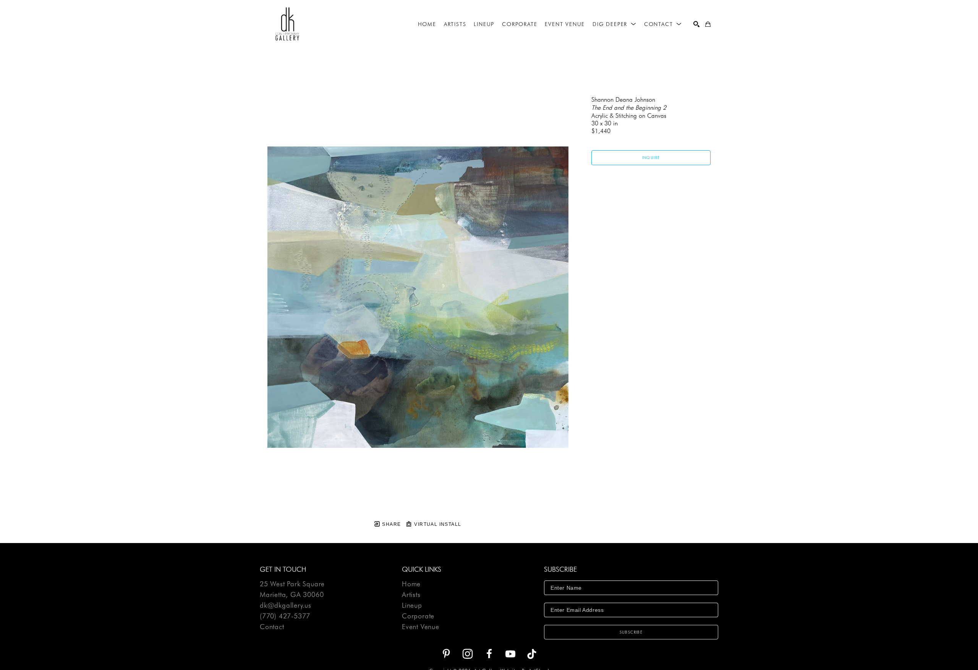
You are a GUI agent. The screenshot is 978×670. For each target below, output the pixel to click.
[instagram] (468, 654)
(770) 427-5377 (285, 616)
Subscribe (631, 632)
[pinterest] (446, 654)
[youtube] (510, 654)
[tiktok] (532, 654)
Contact (272, 626)
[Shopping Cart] (708, 24)
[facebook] (489, 654)
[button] (614, 24)
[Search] (696, 24)
